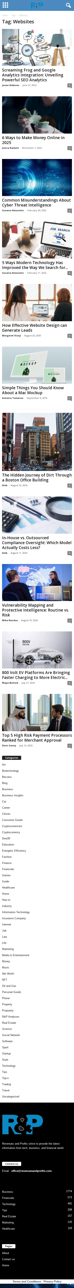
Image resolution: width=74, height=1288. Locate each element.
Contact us (8, 1259)
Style (5, 1059)
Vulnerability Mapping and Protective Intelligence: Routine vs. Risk (35, 610)
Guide (5, 881)
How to (6, 899)
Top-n (5, 1078)
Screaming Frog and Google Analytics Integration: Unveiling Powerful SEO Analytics (32, 75)
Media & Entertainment (15, 955)
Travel (5, 1090)
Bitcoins (7, 776)
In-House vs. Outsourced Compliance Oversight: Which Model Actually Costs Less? (37, 542)
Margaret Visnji (11, 335)
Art (4, 764)
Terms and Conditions (27, 1281)
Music (5, 967)
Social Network (11, 1035)
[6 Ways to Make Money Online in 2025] (37, 114)
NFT (4, 979)
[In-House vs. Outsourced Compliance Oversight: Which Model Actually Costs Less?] (37, 514)
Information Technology (16, 912)
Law (4, 936)
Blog (4, 783)
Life (4, 942)
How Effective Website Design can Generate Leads (34, 328)
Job (4, 930)
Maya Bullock (10, 682)
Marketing (8, 949)
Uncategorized (10, 1096)
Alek (4, 485)
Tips (4, 1072)
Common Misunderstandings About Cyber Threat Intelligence (36, 202)
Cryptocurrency (11, 832)
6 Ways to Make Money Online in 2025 (33, 140)
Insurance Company (14, 918)
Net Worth (8, 973)
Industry (7, 906)
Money (6, 961)
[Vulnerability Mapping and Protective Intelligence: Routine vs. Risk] (37, 582)
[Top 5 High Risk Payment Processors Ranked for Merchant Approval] (37, 712)
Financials (8, 869)
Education (8, 844)
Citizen (6, 813)
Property (7, 1004)
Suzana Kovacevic (13, 210)
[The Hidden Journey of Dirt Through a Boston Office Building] (37, 442)
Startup (6, 1053)
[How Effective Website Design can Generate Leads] (37, 302)
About (5, 1253)
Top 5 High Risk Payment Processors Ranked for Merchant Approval (37, 738)
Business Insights (12, 795)
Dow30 (6, 838)
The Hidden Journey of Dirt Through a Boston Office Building (37, 477)
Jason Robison (10, 85)
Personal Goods (11, 992)
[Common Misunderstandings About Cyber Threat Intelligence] (37, 177)
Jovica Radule (10, 147)
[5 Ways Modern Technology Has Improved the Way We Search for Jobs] (37, 240)
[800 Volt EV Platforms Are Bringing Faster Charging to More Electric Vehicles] (37, 649)
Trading (6, 1084)
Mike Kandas (10, 620)
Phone (6, 998)
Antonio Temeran (12, 397)
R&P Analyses (10, 1016)
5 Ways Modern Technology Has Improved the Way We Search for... (35, 265)
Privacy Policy (52, 1281)
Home (5, 15)
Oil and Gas (9, 985)
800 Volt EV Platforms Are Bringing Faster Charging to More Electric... (36, 675)
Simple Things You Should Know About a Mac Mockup (33, 390)
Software (7, 1041)
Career (6, 807)
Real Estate (9, 1022)
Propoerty (8, 1010)
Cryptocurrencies (12, 826)
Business (7, 789)
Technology (9, 1065)
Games (6, 875)
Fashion (7, 856)
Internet (6, 924)
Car (4, 801)
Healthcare (8, 887)
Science (7, 1028)
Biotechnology (10, 770)
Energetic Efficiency (14, 850)
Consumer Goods (12, 820)
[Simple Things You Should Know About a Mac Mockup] (37, 365)
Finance (7, 863)
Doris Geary (9, 745)
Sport (5, 1047)
